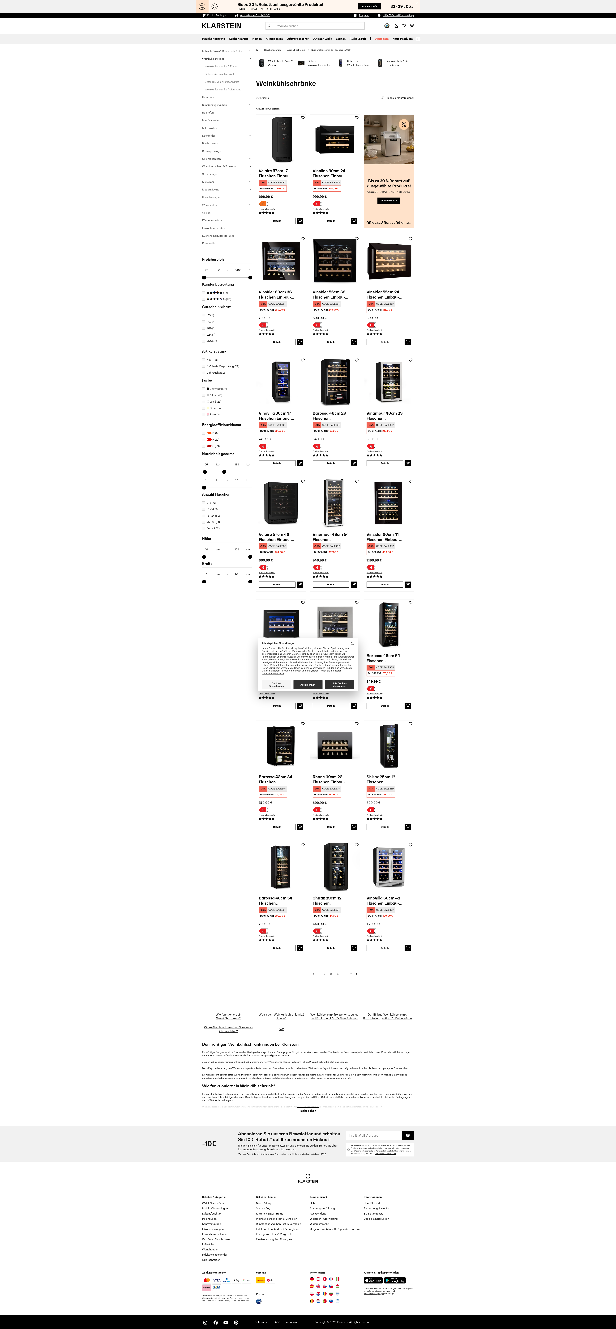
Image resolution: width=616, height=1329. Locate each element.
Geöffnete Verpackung (223, 366)
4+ (226, 299)
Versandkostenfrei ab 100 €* (255, 15)
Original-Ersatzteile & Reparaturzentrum (335, 1229)
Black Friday (263, 1203)
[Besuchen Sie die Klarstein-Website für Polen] (312, 1294)
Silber (215, 395)
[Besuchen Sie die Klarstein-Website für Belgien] (312, 1301)
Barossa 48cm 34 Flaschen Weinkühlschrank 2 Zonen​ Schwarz (277, 779)
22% (211, 334)
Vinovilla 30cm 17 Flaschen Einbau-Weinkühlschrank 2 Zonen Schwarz (277, 416)
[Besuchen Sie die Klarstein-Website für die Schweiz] (325, 1279)
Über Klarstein (372, 1203)
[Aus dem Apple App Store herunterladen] (373, 1280)
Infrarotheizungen (213, 1229)
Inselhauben (209, 1218)
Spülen (206, 212)
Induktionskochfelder (214, 1254)
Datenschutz (262, 1322)
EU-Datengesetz (373, 1213)
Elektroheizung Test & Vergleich (275, 1239)
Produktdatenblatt (267, 209)
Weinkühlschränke (213, 58)
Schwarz (218, 388)
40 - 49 (213, 528)
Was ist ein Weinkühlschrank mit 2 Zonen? (281, 1016)
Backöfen (208, 112)
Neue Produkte (403, 38)
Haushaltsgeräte (272, 50)
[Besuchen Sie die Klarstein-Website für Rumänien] (325, 1294)
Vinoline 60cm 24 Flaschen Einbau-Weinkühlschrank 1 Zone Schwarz (330, 173)
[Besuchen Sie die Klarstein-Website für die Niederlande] (318, 1301)
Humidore (208, 97)
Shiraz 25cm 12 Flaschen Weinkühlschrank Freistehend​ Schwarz (387, 779)
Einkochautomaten (213, 228)
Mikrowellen (209, 128)
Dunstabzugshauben (214, 104)
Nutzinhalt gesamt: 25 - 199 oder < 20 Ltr (331, 50)
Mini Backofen (210, 120)
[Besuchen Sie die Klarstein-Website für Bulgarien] (331, 1294)
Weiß (215, 401)
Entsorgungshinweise (376, 1208)
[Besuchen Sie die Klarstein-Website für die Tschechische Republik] (331, 1286)
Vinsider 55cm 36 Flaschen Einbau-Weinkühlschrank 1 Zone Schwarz (330, 295)
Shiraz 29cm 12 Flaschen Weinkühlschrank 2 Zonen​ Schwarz (331, 901)
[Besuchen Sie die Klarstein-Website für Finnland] (337, 1294)
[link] (281, 139)
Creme (215, 408)
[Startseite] (260, 50)
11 (351, 974)
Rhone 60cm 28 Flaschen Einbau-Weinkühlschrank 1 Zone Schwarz (330, 779)
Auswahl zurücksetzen (268, 108)
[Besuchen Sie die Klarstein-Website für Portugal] (325, 1301)
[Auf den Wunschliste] (303, 117)
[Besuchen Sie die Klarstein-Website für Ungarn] (337, 1286)
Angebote (382, 38)
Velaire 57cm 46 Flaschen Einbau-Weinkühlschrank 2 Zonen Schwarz (277, 537)
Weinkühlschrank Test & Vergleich (276, 1218)
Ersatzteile (208, 243)
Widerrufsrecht (319, 1223)
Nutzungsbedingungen (374, 1293)
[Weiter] (417, 39)
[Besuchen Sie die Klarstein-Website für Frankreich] (331, 1279)
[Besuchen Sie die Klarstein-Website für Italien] (337, 1279)
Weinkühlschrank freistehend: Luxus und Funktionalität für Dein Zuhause (334, 1016)
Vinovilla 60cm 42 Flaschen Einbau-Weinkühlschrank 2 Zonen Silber (385, 901)
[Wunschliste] (404, 26)
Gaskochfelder (211, 1259)
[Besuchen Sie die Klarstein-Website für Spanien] (312, 1286)
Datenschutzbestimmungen (379, 1291)
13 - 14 (212, 509)
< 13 (211, 502)
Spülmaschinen (211, 158)
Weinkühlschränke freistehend (223, 89)
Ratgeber (364, 15)
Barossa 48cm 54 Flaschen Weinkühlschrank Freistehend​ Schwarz (279, 901)
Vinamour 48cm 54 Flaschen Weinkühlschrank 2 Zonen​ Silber (331, 537)
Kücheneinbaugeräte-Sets (218, 235)
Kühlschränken (279, 1094)
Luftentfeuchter (211, 1213)
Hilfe (313, 1203)
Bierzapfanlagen (212, 151)
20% (211, 328)
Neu (212, 359)
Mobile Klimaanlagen (215, 1208)
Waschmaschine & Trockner (219, 166)
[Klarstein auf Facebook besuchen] (215, 1322)
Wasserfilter (209, 205)
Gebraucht (216, 372)
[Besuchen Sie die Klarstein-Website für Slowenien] (331, 1301)
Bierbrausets (210, 143)
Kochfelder (208, 135)
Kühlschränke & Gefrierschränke (222, 51)
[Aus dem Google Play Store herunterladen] (395, 1280)
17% (210, 321)
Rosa (214, 414)
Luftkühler (208, 1244)
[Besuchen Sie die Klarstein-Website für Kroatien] (318, 1294)
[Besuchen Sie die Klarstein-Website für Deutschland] (312, 1279)
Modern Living (210, 189)
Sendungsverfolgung (322, 1208)
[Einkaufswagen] (412, 26)
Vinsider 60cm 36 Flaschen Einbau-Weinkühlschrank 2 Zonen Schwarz (277, 295)
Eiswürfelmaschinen (214, 1234)
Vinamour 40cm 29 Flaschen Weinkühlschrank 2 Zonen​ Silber (385, 416)
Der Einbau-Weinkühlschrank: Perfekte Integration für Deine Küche (387, 1016)
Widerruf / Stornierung (324, 1218)
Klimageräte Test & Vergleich (273, 1234)
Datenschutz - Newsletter (385, 1153)
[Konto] (396, 26)
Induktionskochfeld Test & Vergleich (277, 1229)
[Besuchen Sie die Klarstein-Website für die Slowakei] (325, 1286)
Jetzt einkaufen (369, 6)
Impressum (292, 1322)
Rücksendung (318, 1213)
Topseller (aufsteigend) (400, 97)
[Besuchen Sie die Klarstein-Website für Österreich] (318, 1279)
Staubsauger (210, 174)
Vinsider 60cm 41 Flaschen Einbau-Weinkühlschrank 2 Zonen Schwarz (385, 537)
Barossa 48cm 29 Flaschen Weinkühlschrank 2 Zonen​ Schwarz (331, 416)
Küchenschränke (212, 220)
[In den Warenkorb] (300, 221)
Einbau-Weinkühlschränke (220, 74)
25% (212, 341)
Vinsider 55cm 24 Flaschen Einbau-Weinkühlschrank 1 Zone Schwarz (384, 295)
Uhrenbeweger (211, 197)
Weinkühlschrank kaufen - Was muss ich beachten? (228, 1029)
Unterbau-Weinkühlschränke (222, 81)
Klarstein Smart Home (269, 1213)
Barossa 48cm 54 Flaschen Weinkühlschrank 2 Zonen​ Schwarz (385, 658)
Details (277, 220)
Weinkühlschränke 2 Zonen (221, 66)
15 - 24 (213, 515)
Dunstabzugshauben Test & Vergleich (278, 1223)
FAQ (281, 1029)
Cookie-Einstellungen (376, 1218)
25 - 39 (213, 522)
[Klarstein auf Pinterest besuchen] (236, 1322)
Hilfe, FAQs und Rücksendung (398, 15)
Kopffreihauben (211, 1223)
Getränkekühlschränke (216, 1239)
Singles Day (263, 1208)
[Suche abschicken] (269, 26)
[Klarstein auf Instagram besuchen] (205, 1322)
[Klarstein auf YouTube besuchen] (226, 1322)
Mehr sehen (308, 1110)
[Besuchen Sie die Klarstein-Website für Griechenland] (337, 1301)
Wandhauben (210, 1249)
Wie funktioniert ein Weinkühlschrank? (228, 1016)
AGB (277, 1322)
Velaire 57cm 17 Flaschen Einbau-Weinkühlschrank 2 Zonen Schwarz (277, 173)
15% (210, 315)
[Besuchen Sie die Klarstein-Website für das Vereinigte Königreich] (318, 1286)
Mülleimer (208, 181)
